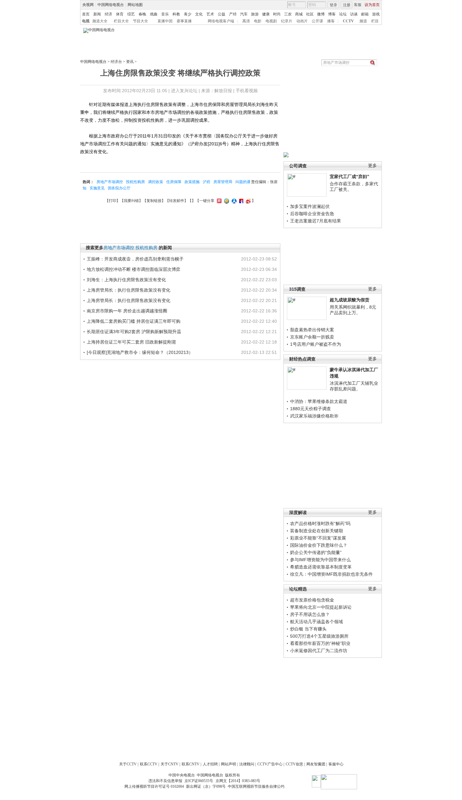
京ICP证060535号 (198, 781)
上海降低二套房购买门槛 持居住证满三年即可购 (133, 321)
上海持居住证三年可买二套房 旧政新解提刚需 (131, 341)
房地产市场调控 (109, 182)
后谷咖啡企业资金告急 (312, 213)
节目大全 (140, 21)
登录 (333, 5)
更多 (372, 165)
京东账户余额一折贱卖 (312, 336)
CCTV (348, 21)
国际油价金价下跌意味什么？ (318, 545)
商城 (299, 14)
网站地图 (135, 5)
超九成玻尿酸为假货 (349, 299)
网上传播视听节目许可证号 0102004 (154, 786)
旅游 (255, 14)
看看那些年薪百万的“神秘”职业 (320, 643)
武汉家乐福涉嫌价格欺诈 (314, 415)
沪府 (206, 182)
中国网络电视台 (110, 5)
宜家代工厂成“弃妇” (349, 176)
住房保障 (173, 182)
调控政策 (155, 182)
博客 (332, 14)
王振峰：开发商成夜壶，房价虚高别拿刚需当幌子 (135, 258)
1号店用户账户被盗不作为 (315, 344)
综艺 (131, 14)
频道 (363, 21)
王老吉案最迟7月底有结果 (315, 220)
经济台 (116, 61)
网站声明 (228, 764)
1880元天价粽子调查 (310, 408)
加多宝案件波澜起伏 (310, 206)
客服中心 (336, 764)
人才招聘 (210, 764)
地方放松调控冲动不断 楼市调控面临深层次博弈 (133, 269)
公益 (221, 14)
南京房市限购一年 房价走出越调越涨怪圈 (127, 310)
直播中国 (165, 21)
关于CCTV (128, 764)
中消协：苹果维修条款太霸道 (318, 401)
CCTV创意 (294, 764)
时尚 (277, 14)
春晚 (142, 14)
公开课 (317, 21)
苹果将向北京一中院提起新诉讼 (321, 607)
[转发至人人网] (233, 201)
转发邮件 (176, 201)
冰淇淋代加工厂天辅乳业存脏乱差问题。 (354, 386)
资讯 (130, 61)
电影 (257, 21)
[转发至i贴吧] (240, 201)
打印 (112, 201)
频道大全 (99, 21)
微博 (321, 14)
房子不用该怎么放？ (310, 614)
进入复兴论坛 (184, 90)
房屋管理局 (222, 182)
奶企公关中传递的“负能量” (316, 552)
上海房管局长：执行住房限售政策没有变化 (128, 290)
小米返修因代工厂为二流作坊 (318, 650)
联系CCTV (148, 764)
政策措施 (192, 182)
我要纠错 (131, 201)
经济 (108, 14)
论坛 (343, 14)
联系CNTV (191, 764)
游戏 (376, 14)
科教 (176, 14)
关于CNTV (170, 764)
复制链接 (154, 201)
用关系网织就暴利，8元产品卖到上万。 (353, 310)
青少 (187, 14)
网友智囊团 (315, 764)
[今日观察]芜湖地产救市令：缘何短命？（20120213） (140, 352)
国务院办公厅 (119, 188)
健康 (266, 14)
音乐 (165, 14)
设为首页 (372, 5)
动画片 (302, 21)
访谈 (354, 14)
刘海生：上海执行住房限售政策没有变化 (126, 279)
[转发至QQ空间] (226, 201)
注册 (346, 5)
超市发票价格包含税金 (312, 599)
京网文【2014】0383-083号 (238, 781)
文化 (199, 14)
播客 (331, 21)
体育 (120, 14)
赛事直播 (184, 21)
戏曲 (153, 14)
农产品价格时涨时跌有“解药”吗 (320, 523)
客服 (357, 5)
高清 (246, 21)
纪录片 (286, 21)
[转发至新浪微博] (247, 201)
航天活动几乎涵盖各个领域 (316, 621)
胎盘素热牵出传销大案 (312, 329)
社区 (310, 14)
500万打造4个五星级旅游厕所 (319, 636)
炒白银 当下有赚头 (308, 628)
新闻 (97, 14)
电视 (86, 21)
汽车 (244, 14)
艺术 (210, 14)
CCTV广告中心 (270, 764)
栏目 (375, 21)
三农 (288, 14)
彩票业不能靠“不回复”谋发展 (318, 537)
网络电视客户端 (221, 21)
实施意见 (97, 188)
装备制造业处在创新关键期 (316, 530)
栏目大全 (121, 21)
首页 (86, 14)
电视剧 (271, 21)
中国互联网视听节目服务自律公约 (256, 786)
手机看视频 (247, 90)
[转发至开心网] (218, 201)
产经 (233, 14)
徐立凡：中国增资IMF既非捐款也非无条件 (331, 574)
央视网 (88, 5)
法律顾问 (246, 764)
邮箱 (365, 14)
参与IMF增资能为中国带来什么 (320, 559)
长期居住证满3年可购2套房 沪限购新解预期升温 (134, 331)
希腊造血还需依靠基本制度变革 (321, 566)
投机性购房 (135, 182)
